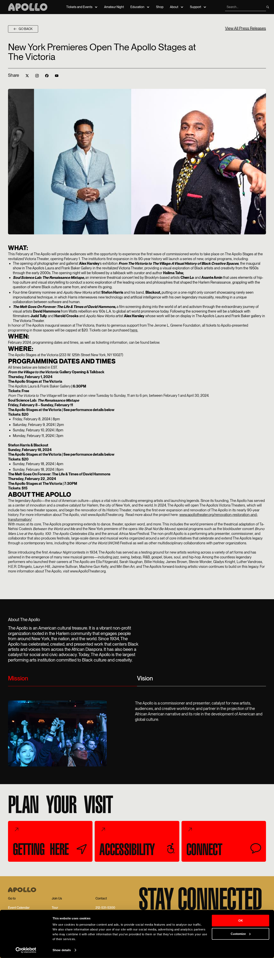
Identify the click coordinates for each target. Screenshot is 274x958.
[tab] (72, 680)
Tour (55, 908)
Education (137, 7)
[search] (267, 7)
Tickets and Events (79, 7)
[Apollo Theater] (28, 7)
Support (195, 7)
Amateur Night (114, 7)
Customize (238, 933)
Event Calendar (19, 908)
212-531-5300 (105, 908)
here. (134, 330)
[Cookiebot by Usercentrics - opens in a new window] (26, 950)
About (174, 7)
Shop (159, 7)
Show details (62, 950)
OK (240, 920)
